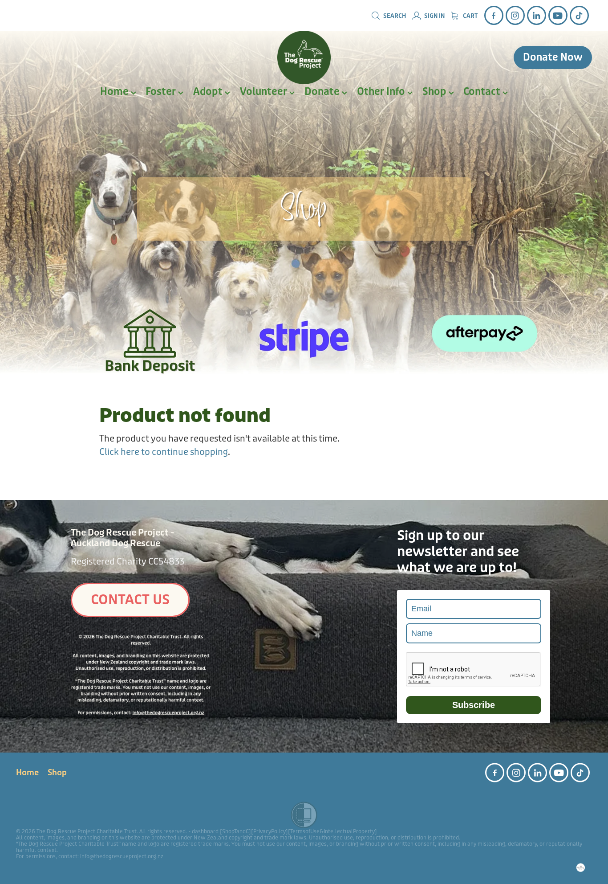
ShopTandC (235, 831)
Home (115, 92)
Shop (435, 92)
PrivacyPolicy (269, 831)
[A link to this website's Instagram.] (515, 15)
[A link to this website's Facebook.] (493, 15)
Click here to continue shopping (163, 452)
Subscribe (473, 705)
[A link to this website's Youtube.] (557, 15)
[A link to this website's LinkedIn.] (536, 15)
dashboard (205, 831)
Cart (470, 16)
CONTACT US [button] (130, 599)
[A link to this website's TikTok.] (579, 15)
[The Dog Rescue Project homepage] (304, 57)
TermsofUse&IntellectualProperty (332, 831)
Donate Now (553, 57)
